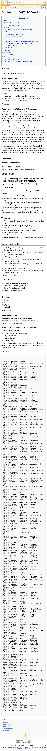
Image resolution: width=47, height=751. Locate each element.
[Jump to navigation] (3, 3)
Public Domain (10, 747)
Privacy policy (34, 747)
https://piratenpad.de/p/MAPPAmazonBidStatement (18, 320)
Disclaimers (27, 748)
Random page (6, 726)
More (13, 7)
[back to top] (24, 735)
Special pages (6, 730)
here (34, 116)
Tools (43, 7)
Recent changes (6, 724)
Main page (5, 722)
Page (3, 7)
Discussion (8, 7)
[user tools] (44, 3)
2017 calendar (9, 275)
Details (3, 170)
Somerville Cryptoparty (20, 248)
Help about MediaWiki (8, 728)
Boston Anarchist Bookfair (18, 259)
